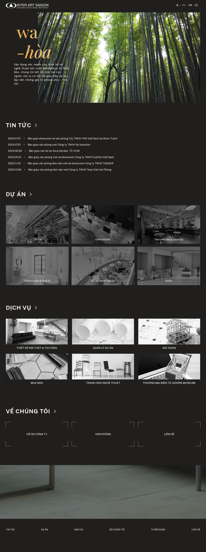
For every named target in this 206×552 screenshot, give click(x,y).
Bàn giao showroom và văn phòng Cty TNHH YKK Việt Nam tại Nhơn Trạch (62, 138)
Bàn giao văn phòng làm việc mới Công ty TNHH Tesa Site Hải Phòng (59, 169)
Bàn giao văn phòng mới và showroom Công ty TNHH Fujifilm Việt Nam (61, 157)
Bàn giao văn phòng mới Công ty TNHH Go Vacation (49, 144)
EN (190, 5)
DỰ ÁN (16, 194)
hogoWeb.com (103, 544)
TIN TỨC (18, 125)
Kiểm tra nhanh (103, 550)
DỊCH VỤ (18, 307)
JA (177, 5)
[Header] (27, 5)
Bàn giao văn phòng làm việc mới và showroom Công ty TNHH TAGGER (60, 163)
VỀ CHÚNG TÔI (28, 411)
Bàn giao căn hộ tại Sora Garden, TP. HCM (44, 150)
